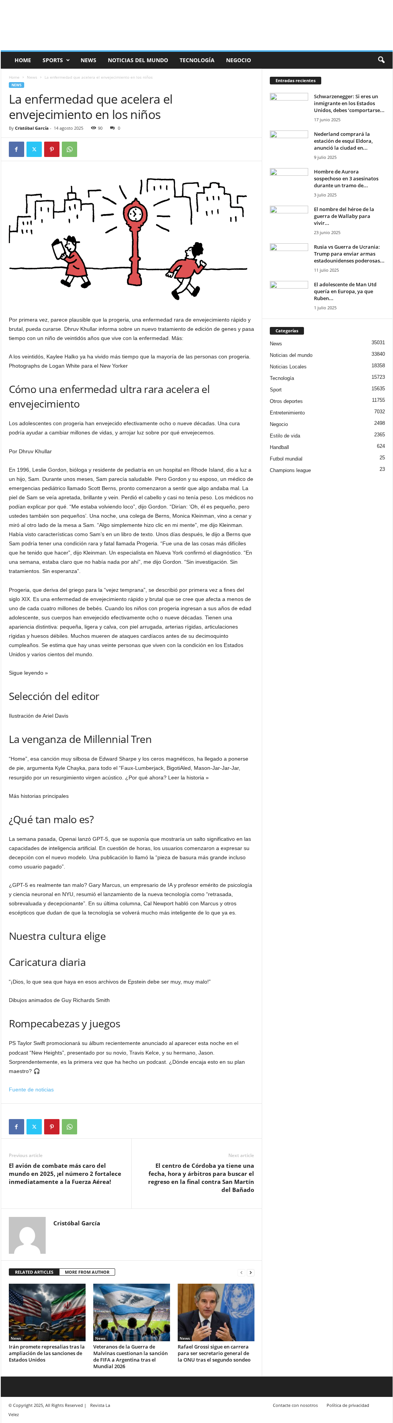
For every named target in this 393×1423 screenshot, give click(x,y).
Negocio (238, 60)
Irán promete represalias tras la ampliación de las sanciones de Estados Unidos (47, 1353)
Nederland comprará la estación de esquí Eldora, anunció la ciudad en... (343, 140)
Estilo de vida (285, 436)
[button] (381, 60)
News (88, 60)
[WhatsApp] (69, 149)
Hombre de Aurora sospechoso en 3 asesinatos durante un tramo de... (346, 178)
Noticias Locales (288, 367)
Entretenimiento (287, 413)
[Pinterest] (51, 149)
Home (14, 77)
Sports (53, 60)
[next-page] (250, 1272)
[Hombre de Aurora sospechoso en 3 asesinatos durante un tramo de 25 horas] (289, 182)
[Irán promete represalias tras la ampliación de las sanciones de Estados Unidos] (47, 1312)
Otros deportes (286, 401)
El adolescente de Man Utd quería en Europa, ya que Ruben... (345, 291)
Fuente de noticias (31, 1089)
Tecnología (197, 60)
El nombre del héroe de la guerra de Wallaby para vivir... (344, 216)
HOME (23, 60)
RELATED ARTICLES (34, 1272)
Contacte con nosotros (295, 1405)
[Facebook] (16, 149)
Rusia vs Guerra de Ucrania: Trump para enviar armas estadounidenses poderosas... (349, 253)
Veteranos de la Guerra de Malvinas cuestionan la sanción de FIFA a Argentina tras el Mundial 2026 (130, 1356)
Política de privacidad (348, 1405)
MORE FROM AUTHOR (87, 1272)
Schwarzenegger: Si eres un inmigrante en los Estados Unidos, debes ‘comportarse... (349, 103)
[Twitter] (34, 149)
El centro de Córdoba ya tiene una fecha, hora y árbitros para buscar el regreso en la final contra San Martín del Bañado (201, 1178)
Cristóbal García (32, 128)
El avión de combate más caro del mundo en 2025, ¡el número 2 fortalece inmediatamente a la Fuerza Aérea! (65, 1173)
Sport (276, 390)
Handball (279, 447)
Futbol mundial (286, 459)
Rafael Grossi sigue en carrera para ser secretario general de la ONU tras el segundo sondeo (214, 1353)
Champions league (290, 470)
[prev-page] (241, 1272)
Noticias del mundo (138, 60)
